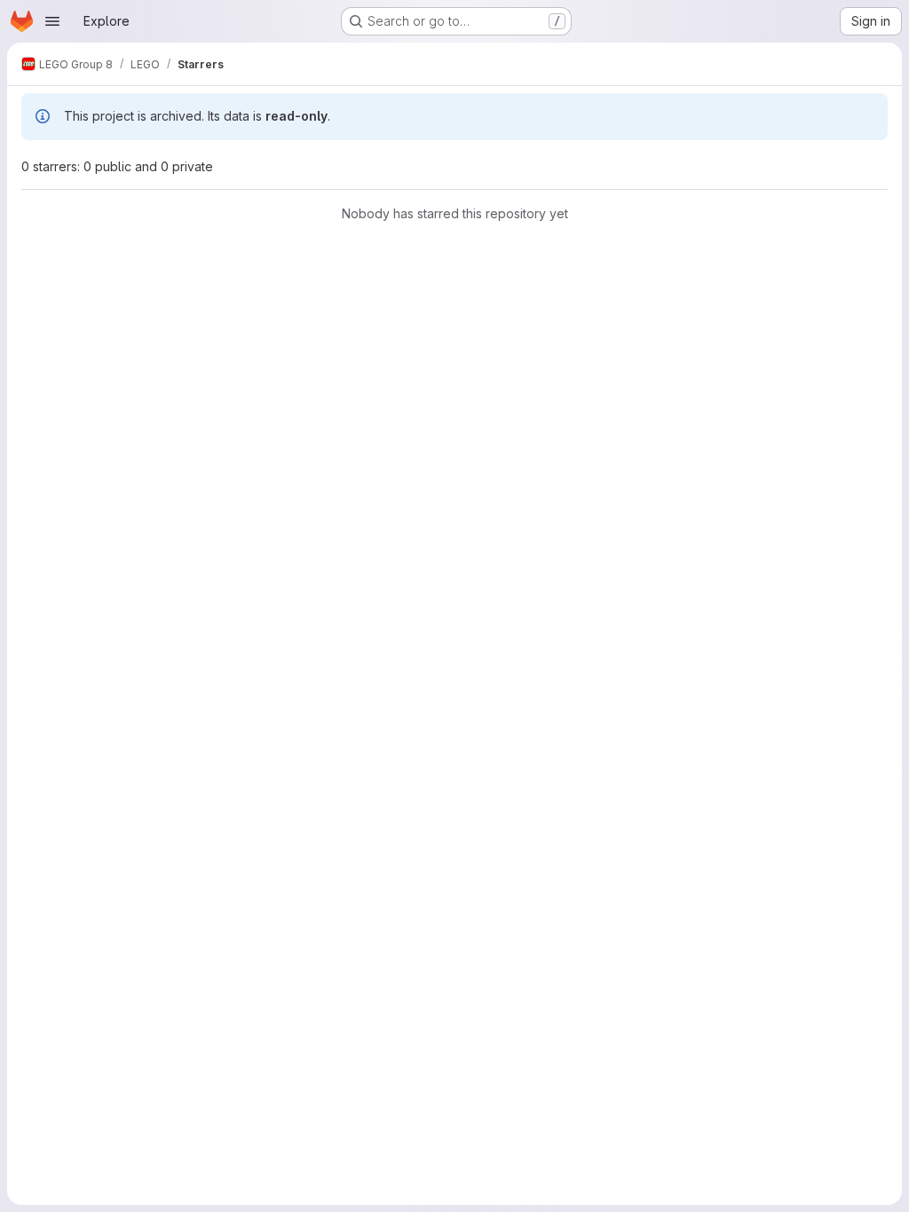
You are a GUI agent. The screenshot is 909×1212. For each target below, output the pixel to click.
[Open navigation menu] (52, 21)
